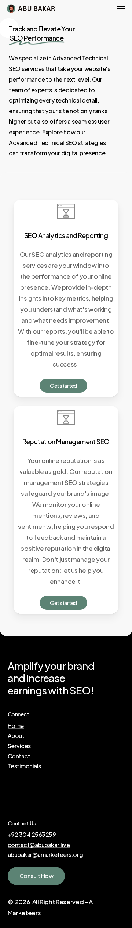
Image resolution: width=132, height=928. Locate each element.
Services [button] (19, 746)
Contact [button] (19, 756)
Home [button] (16, 726)
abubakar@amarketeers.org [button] (45, 854)
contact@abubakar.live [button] (39, 845)
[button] (121, 8)
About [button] (16, 735)
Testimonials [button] (24, 766)
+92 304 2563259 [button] (32, 834)
